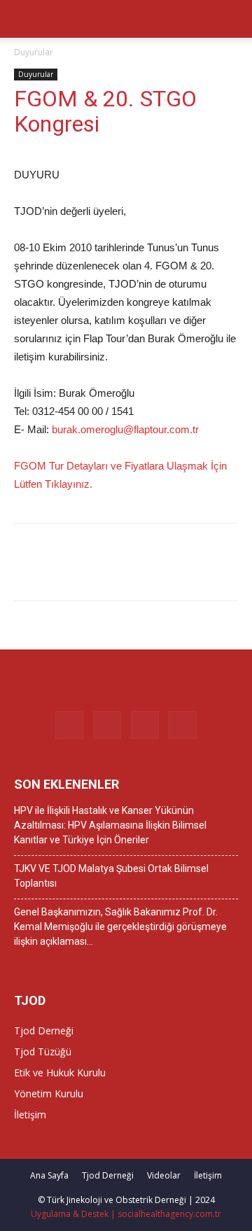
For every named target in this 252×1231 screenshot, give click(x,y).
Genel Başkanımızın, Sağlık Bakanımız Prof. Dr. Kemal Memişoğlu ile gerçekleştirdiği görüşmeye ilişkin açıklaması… (120, 926)
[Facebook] (69, 725)
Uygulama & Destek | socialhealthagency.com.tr (126, 1214)
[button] (232, 19)
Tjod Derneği (44, 1030)
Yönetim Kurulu (48, 1093)
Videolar (164, 1175)
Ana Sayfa (49, 1175)
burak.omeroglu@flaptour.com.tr (125, 429)
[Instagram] (107, 725)
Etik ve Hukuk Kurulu (60, 1072)
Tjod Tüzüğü (42, 1051)
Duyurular (33, 52)
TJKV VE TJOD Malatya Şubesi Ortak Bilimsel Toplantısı (111, 876)
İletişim (30, 1114)
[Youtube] (183, 725)
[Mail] (145, 725)
